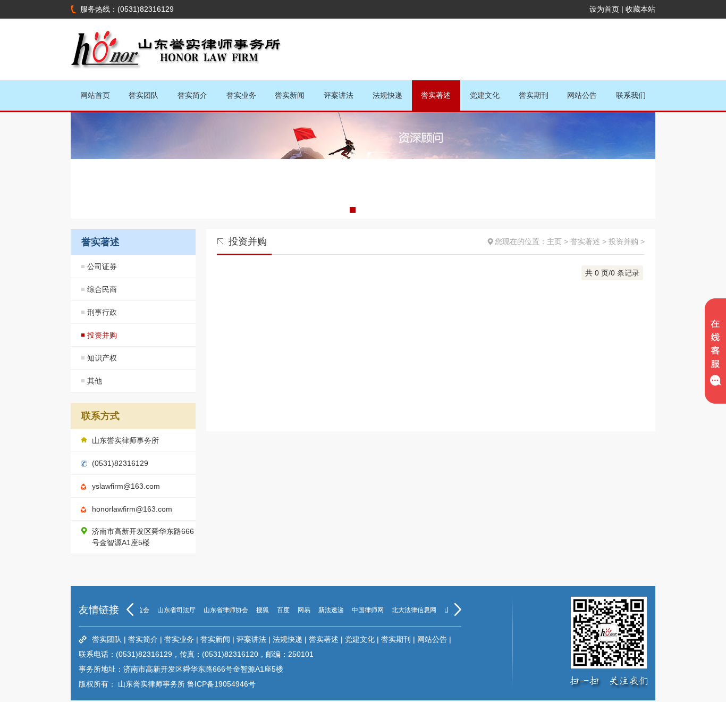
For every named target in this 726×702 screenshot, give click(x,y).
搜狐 (256, 610)
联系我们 (631, 95)
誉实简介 (192, 95)
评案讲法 (338, 95)
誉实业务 (241, 95)
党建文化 (485, 95)
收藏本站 (640, 9)
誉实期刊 (533, 95)
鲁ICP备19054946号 (221, 684)
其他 (94, 381)
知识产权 (102, 358)
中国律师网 (362, 610)
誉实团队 (143, 95)
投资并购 (102, 335)
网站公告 (582, 95)
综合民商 (102, 289)
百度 (277, 610)
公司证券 (102, 266)
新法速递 (325, 610)
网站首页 (95, 95)
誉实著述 (436, 95)
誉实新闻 (290, 95)
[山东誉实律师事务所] (177, 76)
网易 (298, 610)
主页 (554, 241)
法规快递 (387, 95)
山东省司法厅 (170, 610)
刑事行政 (102, 312)
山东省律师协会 (220, 610)
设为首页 (604, 9)
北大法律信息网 (408, 610)
